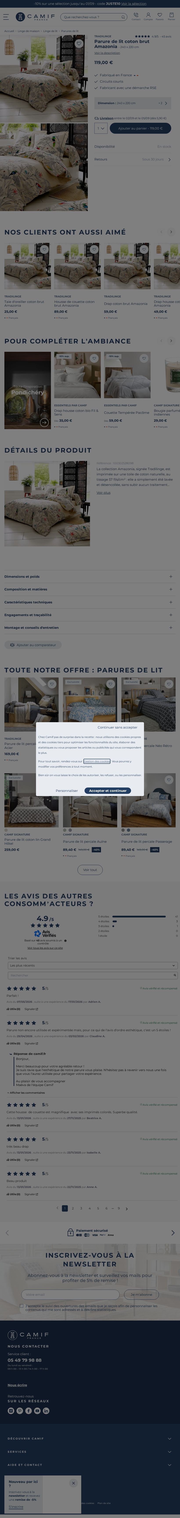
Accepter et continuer (107, 791)
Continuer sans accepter (117, 727)
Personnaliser (67, 791)
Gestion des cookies (97, 761)
